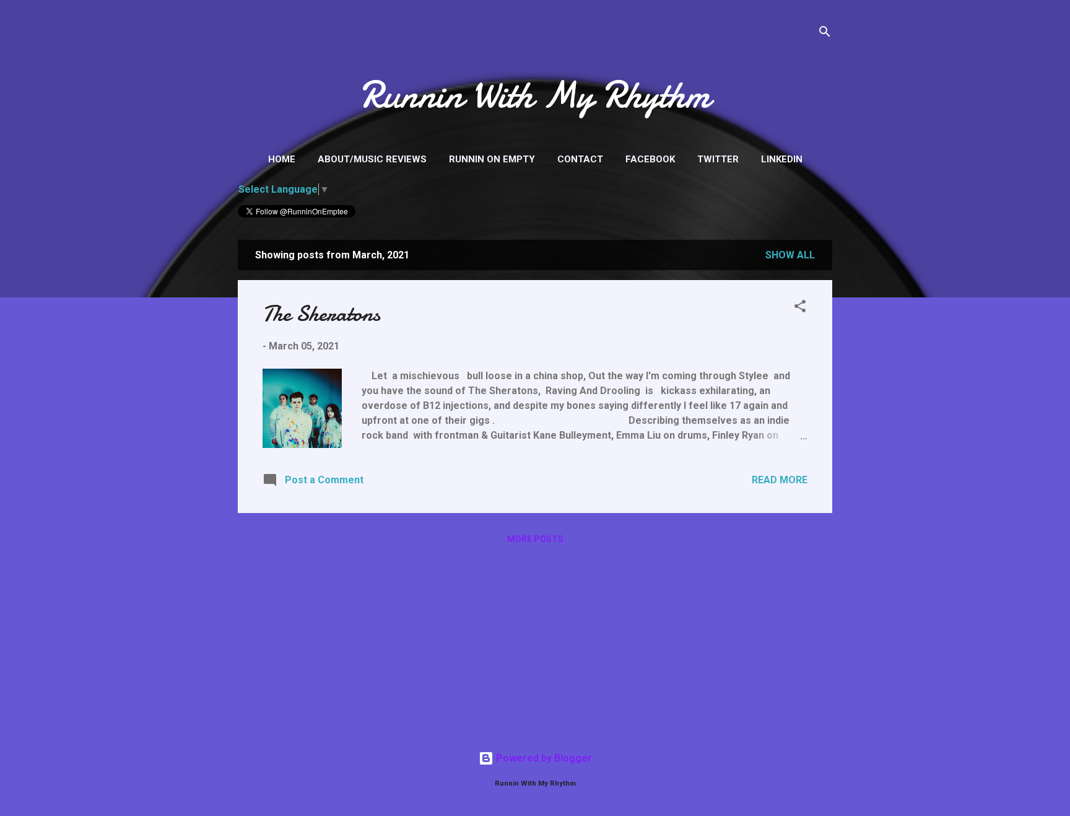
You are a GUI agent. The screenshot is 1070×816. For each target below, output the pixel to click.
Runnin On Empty (492, 159)
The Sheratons (321, 314)
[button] (800, 308)
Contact (580, 159)
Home (281, 159)
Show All (790, 255)
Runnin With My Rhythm (535, 94)
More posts (535, 539)
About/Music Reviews (372, 159)
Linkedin (781, 159)
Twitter (718, 159)
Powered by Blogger (543, 758)
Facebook (650, 159)
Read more (779, 480)
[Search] (824, 34)
